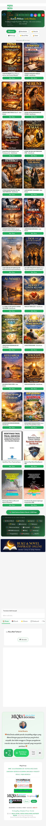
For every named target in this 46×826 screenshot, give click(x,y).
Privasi (25, 15)
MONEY (24, 807)
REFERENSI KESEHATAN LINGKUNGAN (23, 771)
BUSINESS (19, 807)
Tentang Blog (15, 811)
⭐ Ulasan (24, 621)
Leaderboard (17, 14)
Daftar (34, 801)
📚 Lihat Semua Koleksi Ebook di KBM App (23, 512)
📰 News (25, 530)
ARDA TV (35, 807)
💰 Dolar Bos (20, 521)
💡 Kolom (12, 524)
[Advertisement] (23, 582)
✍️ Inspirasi (31, 521)
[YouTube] (43, 15)
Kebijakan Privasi (24, 811)
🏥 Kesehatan (23, 31)
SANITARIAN (10, 771)
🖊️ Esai (40, 521)
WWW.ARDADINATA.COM (18, 769)
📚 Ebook (15, 621)
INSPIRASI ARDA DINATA (31, 769)
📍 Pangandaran (13, 533)
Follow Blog (9, 753)
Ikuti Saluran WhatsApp (23, 753)
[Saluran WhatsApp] (39, 15)
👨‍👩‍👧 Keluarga (11, 35)
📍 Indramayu (35, 530)
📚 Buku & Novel (9, 521)
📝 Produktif (26, 527)
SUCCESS (29, 807)
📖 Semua (11, 31)
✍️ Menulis (35, 31)
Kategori (21, 14)
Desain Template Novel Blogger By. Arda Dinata (23, 817)
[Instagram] (35, 15)
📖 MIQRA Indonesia (13, 530)
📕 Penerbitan (25, 533)
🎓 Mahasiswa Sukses (13, 527)
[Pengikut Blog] (40, 753)
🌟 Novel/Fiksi (24, 35)
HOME (9, 769)
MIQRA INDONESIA (25, 774)
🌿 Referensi (33, 524)
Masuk (26, 801)
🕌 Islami (35, 35)
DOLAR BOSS (12, 807)
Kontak (28, 15)
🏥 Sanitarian (22, 524)
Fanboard (33, 753)
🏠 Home (6, 621)
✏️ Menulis (36, 527)
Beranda (24, 639)
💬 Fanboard (35, 621)
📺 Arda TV (36, 533)
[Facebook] (31, 15)
